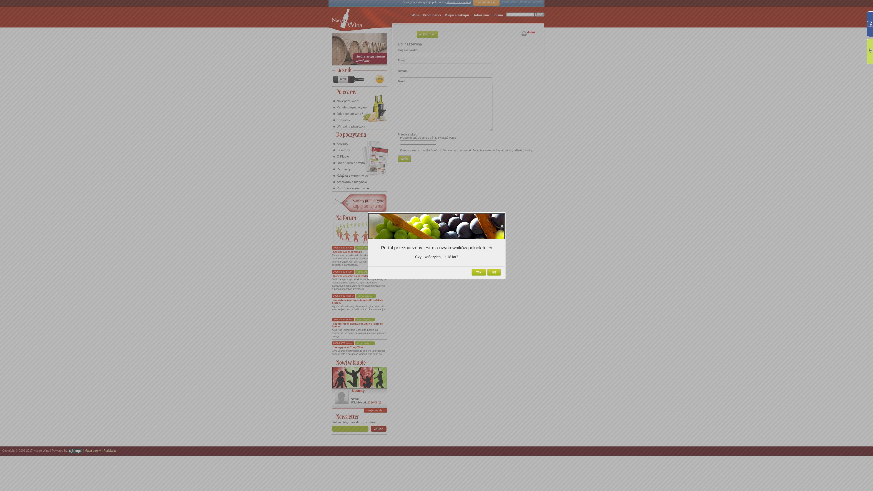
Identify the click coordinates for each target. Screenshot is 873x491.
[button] (501, 226)
